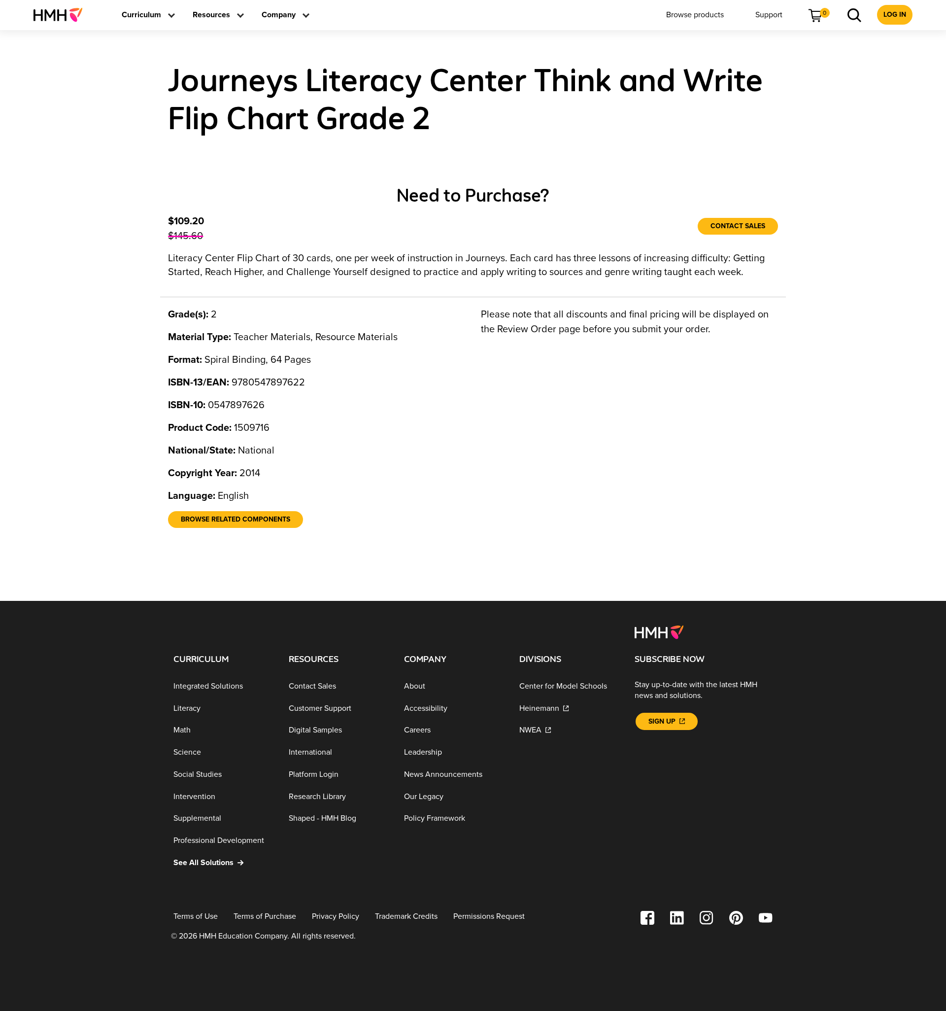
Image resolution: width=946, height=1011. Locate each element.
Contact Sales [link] (737, 226)
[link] (62, 14)
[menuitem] (62, 15)
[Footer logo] (659, 631)
